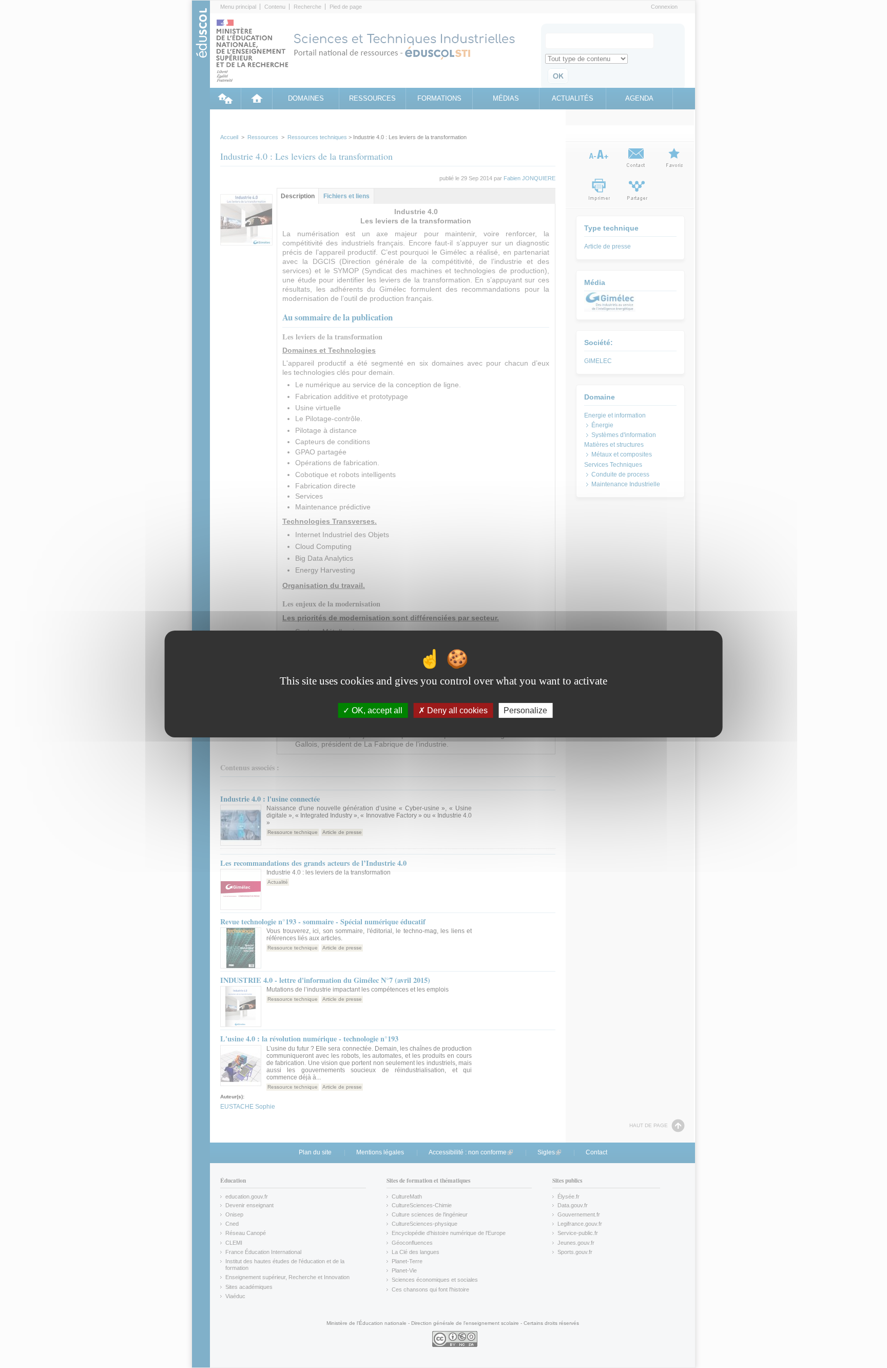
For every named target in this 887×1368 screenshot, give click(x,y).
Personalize (525, 710)
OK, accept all (376, 710)
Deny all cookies (456, 710)
